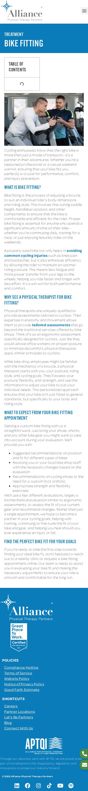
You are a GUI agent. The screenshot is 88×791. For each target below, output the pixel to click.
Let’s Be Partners (18, 717)
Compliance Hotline (21, 667)
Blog (8, 722)
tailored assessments (51, 324)
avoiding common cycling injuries (43, 253)
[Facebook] (27, 785)
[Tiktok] (49, 785)
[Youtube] (60, 785)
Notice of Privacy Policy (24, 684)
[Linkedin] (17, 785)
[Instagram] (38, 785)
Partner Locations (19, 711)
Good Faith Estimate (21, 689)
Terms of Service (18, 672)
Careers (11, 705)
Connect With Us (18, 728)
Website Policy (16, 678)
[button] (84, 10)
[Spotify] (71, 785)
